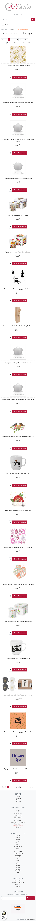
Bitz (18, 858)
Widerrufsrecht (18, 824)
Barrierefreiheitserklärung (18, 822)
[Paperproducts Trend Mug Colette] (18, 204)
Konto (18, 800)
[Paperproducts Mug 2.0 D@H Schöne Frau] (18, 647)
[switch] (3, 918)
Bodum (18, 869)
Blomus (18, 864)
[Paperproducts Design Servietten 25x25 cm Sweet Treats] (18, 388)
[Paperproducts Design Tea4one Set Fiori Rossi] (18, 351)
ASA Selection (18, 851)
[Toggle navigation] (3, 24)
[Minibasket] (21, 14)
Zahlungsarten (18, 817)
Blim (18, 862)
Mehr (18, 872)
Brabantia (18, 871)
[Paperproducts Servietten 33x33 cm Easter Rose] (18, 536)
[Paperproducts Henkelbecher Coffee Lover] (18, 462)
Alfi (18, 841)
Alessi (18, 839)
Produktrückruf (18, 820)
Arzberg (18, 848)
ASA (18, 850)
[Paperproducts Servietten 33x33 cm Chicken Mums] (18, 91)
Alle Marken (18, 836)
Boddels (18, 867)
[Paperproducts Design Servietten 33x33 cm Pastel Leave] (18, 573)
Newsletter (18, 827)
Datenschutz (18, 813)
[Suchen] (33, 19)
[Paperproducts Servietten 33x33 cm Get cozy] (18, 499)
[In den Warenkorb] (10, 77)
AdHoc (18, 837)
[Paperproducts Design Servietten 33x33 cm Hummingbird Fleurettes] (18, 128)
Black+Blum (18, 860)
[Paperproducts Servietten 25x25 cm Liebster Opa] (18, 757)
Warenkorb (18, 798)
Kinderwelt (18, 884)
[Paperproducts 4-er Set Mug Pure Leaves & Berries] (18, 684)
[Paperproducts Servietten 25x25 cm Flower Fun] (18, 167)
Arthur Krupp (18, 846)
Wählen (13, 43)
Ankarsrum (18, 843)
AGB (18, 812)
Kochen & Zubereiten (18, 882)
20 (27, 43)
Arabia (18, 844)
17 (20, 39)
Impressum (18, 810)
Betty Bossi (18, 855)
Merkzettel (18, 801)
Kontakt (18, 796)
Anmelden (16, 14)
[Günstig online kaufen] (18, 7)
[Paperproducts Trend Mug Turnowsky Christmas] (18, 610)
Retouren (18, 819)
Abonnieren (30, 898)
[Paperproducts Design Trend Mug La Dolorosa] (18, 241)
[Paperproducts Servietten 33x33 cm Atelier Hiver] (18, 278)
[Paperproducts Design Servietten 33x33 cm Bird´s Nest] (18, 425)
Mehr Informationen (19, 77)
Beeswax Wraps (18, 853)
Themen (18, 886)
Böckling (18, 865)
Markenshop (18, 881)
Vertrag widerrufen (18, 825)
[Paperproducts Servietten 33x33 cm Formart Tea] (18, 721)
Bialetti (18, 857)
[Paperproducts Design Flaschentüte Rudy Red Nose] (18, 314)
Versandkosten (18, 815)
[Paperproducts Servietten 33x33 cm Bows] (18, 54)
